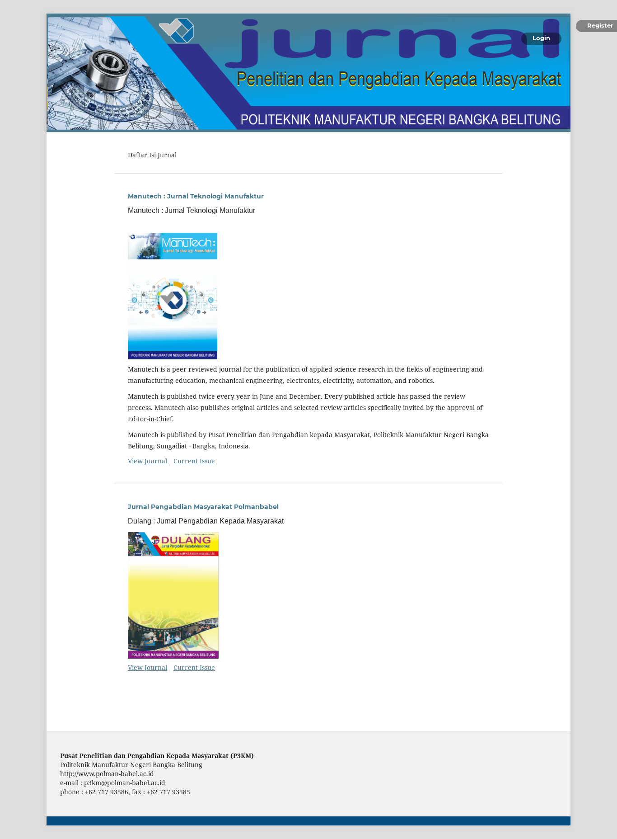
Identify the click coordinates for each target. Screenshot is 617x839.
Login (541, 38)
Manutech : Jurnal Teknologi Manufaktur (196, 196)
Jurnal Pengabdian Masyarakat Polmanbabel (203, 507)
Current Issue (194, 461)
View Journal (147, 461)
